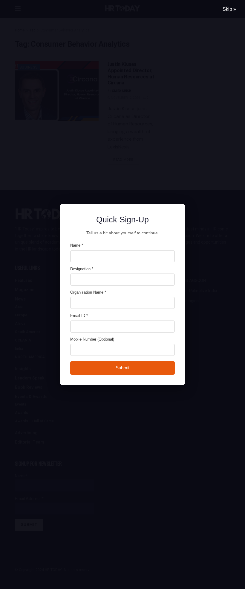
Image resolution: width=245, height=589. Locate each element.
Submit (122, 367)
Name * (76, 245)
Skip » (229, 9)
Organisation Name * (88, 292)
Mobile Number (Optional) (92, 339)
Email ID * (79, 315)
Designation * (81, 269)
